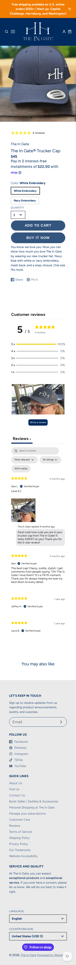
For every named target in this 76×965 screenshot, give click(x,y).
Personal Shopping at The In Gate (32, 807)
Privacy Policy (18, 844)
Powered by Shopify (51, 955)
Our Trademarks (20, 850)
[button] (31, 117)
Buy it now (38, 238)
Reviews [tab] (22, 438)
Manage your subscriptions (27, 813)
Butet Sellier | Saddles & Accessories (33, 801)
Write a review (38, 422)
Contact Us (17, 795)
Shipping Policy (19, 838)
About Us (15, 783)
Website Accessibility (23, 856)
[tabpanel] (38, 543)
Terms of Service (20, 832)
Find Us (14, 789)
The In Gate (28, 955)
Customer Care (19, 819)
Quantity (17, 207)
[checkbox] (21, 468)
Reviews (14, 826)
